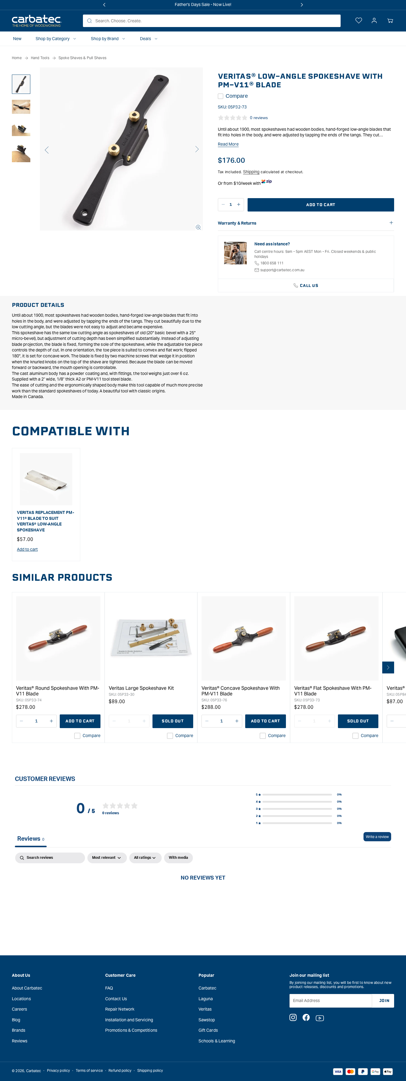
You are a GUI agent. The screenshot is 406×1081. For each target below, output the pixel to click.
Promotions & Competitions (131, 1030)
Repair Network (119, 1009)
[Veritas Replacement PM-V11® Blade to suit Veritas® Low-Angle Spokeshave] (46, 479)
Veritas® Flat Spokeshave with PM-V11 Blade (333, 691)
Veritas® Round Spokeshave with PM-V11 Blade (57, 691)
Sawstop (207, 1019)
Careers (19, 1009)
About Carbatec (27, 987)
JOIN (384, 1000)
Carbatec (208, 987)
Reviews (20, 1040)
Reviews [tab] (30, 839)
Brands (18, 1030)
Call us (309, 285)
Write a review (377, 836)
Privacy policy (58, 1071)
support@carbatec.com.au (282, 270)
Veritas (205, 1009)
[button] (390, 21)
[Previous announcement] (104, 4)
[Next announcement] (301, 4)
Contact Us (116, 998)
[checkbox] (178, 858)
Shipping (251, 171)
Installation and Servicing (129, 1019)
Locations (21, 998)
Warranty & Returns (237, 223)
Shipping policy (150, 1071)
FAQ (109, 987)
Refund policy (119, 1071)
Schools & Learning (217, 1040)
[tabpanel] (203, 897)
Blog (16, 1019)
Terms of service (89, 1071)
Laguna (206, 998)
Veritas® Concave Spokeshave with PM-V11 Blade (241, 691)
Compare (237, 96)
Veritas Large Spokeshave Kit (141, 688)
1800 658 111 (272, 263)
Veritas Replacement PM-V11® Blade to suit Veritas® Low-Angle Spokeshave (45, 521)
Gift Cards (208, 1030)
